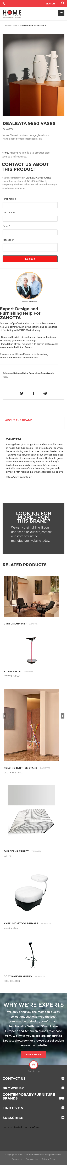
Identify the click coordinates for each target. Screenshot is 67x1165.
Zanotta (17, 25)
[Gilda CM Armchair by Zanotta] (31, 596)
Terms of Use (32, 1159)
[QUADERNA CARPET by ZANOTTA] (31, 815)
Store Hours (33, 1054)
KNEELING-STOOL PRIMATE (27, 923)
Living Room (41, 373)
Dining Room (28, 373)
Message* (8, 240)
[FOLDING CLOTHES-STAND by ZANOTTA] (31, 724)
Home (8, 25)
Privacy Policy (48, 1159)
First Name (9, 199)
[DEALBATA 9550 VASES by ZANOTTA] (33, 75)
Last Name (9, 213)
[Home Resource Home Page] (12, 13)
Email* (6, 226)
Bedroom (17, 373)
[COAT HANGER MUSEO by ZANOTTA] (31, 955)
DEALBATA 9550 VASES (29, 123)
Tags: (5, 377)
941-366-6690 (34, 181)
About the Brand (18, 420)
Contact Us (14, 1078)
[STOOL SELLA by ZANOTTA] (31, 650)
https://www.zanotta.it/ (19, 477)
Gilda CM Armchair (20, 623)
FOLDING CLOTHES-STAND (27, 767)
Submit (30, 259)
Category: (8, 373)
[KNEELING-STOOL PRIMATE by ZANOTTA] (31, 892)
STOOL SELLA (19, 671)
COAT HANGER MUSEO (24, 976)
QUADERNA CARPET (23, 851)
